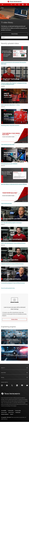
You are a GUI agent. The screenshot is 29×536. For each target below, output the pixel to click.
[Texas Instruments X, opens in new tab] (12, 385)
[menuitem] (11, 4)
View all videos (14, 33)
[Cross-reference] (15, 4)
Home (2, 7)
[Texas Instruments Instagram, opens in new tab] (2, 385)
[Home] (14, 2)
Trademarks (17, 412)
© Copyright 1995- (6, 417)
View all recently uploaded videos (8, 288)
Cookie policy (10, 410)
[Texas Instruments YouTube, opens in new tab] (27, 385)
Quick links (3, 372)
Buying (2, 377)
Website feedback (4, 414)
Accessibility (3, 410)
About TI (3, 367)
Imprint (11, 414)
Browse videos (14, 319)
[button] (2, 4)
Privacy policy (18, 410)
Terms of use (11, 412)
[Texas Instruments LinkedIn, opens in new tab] (17, 385)
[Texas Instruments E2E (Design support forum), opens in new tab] (22, 385)
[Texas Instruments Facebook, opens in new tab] (7, 385)
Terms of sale (4, 412)
